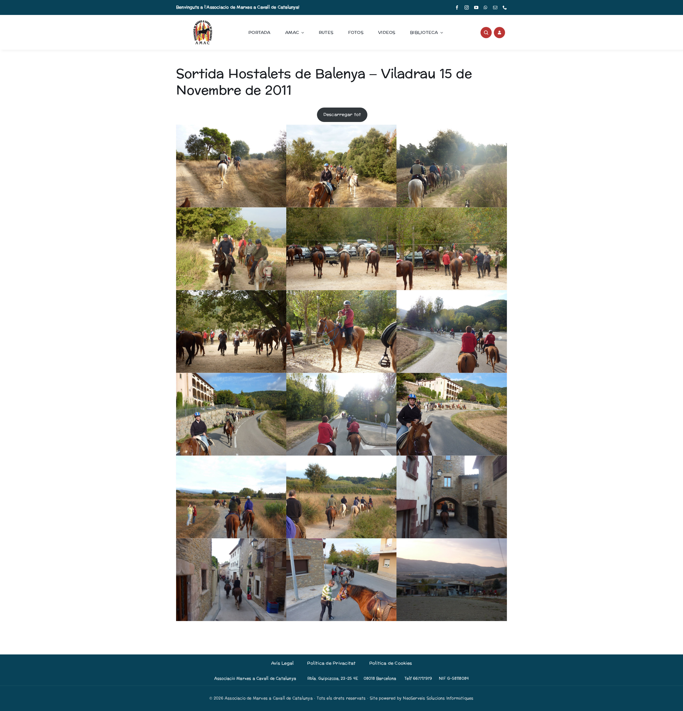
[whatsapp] (485, 7)
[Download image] (277, 198)
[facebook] (457, 7)
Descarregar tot (342, 114)
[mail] (495, 7)
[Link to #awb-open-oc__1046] (486, 32)
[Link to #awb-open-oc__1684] (499, 32)
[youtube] (476, 7)
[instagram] (466, 7)
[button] (231, 166)
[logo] (202, 22)
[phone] (505, 7)
